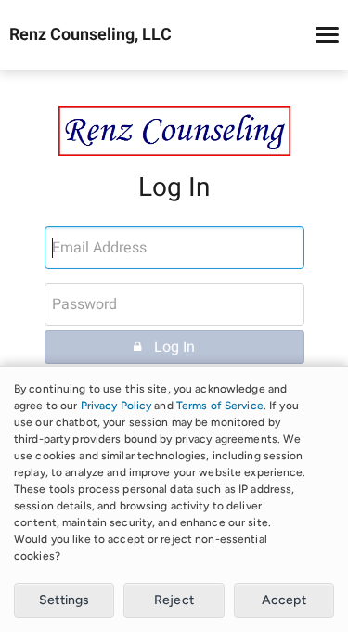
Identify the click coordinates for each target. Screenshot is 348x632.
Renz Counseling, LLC (90, 35)
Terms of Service (220, 405)
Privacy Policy (116, 405)
